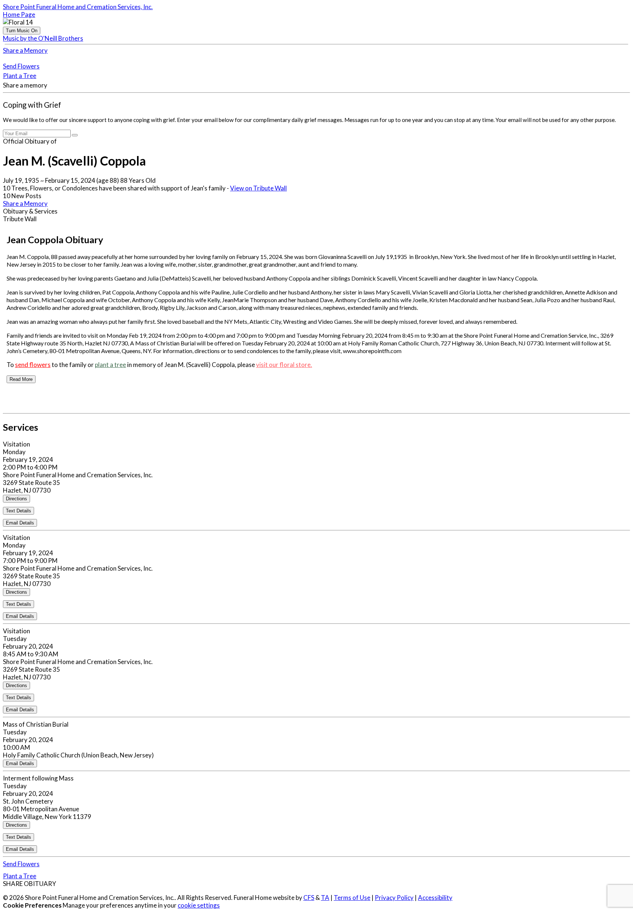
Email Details (20, 523)
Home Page (19, 14)
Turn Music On (21, 30)
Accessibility (435, 897)
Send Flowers (21, 66)
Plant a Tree (19, 75)
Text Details (18, 511)
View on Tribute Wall (258, 188)
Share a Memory (25, 50)
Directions (16, 498)
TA (325, 897)
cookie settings (199, 905)
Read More (21, 379)
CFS (308, 897)
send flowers (33, 364)
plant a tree (110, 364)
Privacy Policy (394, 897)
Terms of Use (352, 897)
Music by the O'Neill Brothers (43, 38)
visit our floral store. (284, 364)
